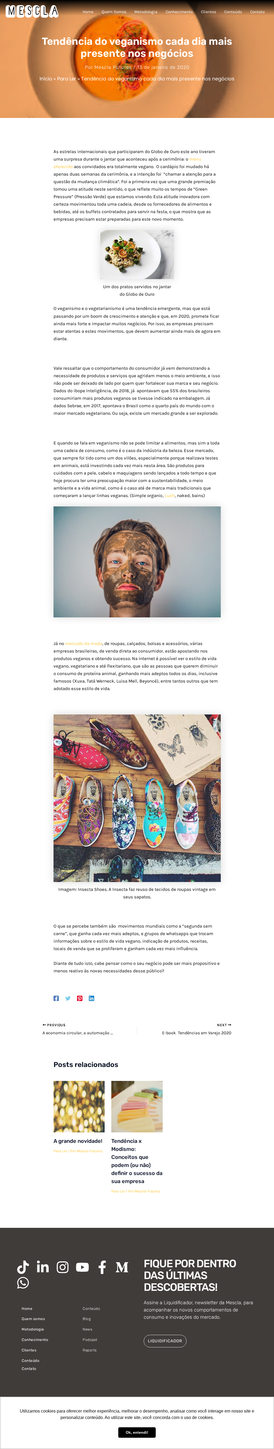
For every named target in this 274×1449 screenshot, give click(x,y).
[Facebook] (56, 998)
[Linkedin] (91, 998)
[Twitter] (68, 998)
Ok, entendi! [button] (137, 1432)
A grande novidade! (78, 1141)
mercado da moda (83, 643)
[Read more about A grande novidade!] (79, 1106)
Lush (170, 495)
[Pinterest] (79, 998)
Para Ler (60, 1151)
